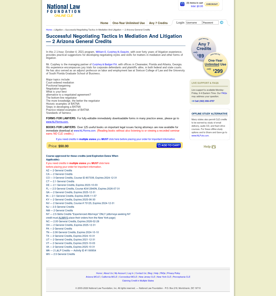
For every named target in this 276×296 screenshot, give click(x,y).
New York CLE (164, 276)
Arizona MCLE (93, 276)
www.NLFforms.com (57, 121)
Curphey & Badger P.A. (104, 64)
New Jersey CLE (147, 276)
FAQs (224, 93)
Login (180, 22)
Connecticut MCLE (128, 276)
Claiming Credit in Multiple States (138, 280)
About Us (108, 273)
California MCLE (109, 276)
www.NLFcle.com (200, 135)
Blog (150, 273)
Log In (130, 273)
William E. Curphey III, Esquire (112, 51)
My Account (120, 273)
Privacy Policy (173, 273)
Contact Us (140, 273)
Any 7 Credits (158, 23)
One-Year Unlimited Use (129, 23)
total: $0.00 (197, 6)
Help (208, 146)
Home (104, 23)
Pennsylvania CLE (181, 276)
